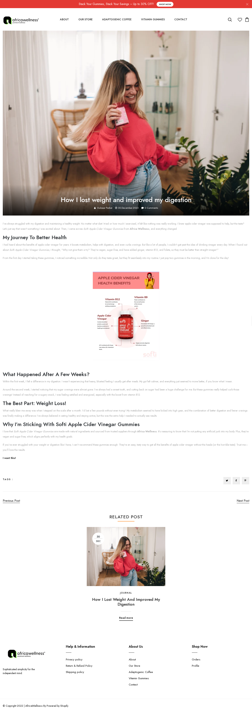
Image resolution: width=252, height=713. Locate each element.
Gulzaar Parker (104, 208)
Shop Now (165, 4)
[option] (126, 571)
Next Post (243, 501)
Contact (180, 19)
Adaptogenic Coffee (117, 19)
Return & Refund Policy (79, 666)
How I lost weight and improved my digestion (126, 602)
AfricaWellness (34, 706)
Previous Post (11, 501)
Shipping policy (75, 672)
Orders (196, 659)
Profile (195, 666)
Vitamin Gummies (153, 19)
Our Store (85, 19)
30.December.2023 (128, 208)
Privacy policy (74, 659)
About (64, 19)
